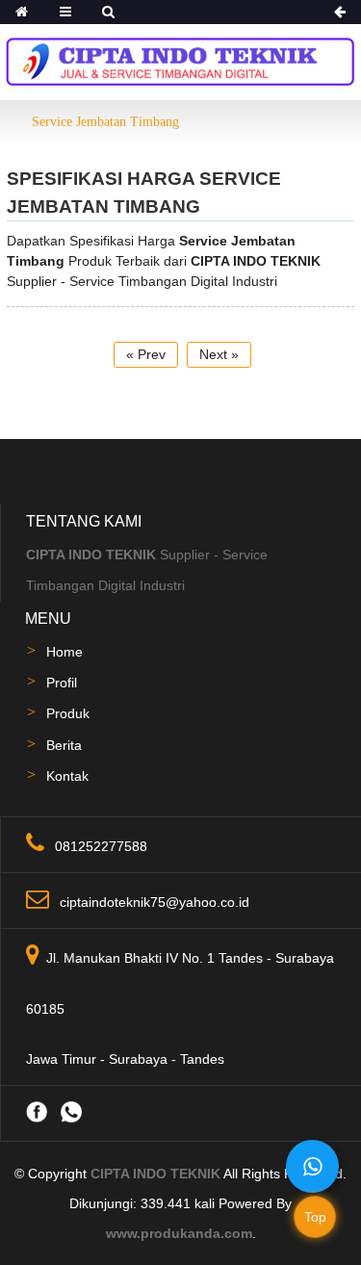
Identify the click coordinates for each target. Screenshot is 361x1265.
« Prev (145, 354)
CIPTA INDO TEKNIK (155, 1173)
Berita (64, 745)
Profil (61, 682)
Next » (219, 354)
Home (64, 651)
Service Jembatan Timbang (105, 122)
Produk (68, 713)
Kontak (67, 776)
